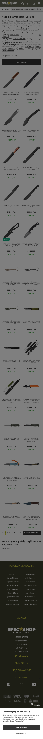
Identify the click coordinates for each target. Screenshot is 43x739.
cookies (24, 717)
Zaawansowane (21, 734)
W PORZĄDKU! (21, 727)
